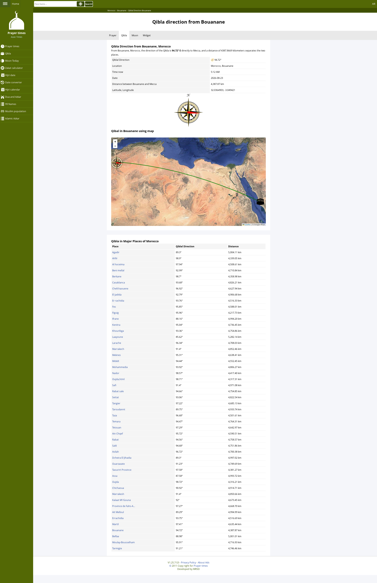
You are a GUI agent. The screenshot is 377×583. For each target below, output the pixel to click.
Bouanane (118, 530)
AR (373, 3)
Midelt (115, 361)
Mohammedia (120, 367)
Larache (116, 343)
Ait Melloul (118, 512)
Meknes (116, 355)
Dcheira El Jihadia (121, 457)
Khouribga (118, 330)
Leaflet (247, 224)
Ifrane (115, 318)
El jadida (116, 294)
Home (15, 3)
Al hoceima (118, 264)
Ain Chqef (117, 433)
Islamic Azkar (12, 118)
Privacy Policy (188, 562)
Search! (88, 4)
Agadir (115, 252)
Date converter (13, 82)
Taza (114, 415)
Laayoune (117, 337)
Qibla (8, 53)
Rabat (115, 439)
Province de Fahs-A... (123, 506)
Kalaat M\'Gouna (121, 500)
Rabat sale (118, 391)
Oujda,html (118, 379)
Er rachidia (118, 300)
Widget (147, 35)
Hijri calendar (12, 89)
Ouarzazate (118, 463)
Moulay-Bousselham (123, 542)
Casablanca (118, 282)
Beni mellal (118, 270)
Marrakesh (118, 494)
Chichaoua (118, 488)
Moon (135, 35)
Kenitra (116, 324)
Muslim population (15, 111)
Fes (114, 306)
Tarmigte (117, 548)
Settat (115, 397)
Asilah (115, 451)
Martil (115, 524)
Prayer (112, 35)
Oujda (115, 482)
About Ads (203, 562)
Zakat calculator (14, 68)
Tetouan (116, 427)
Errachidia (118, 518)
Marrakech (118, 349)
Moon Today (12, 60)
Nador (115, 373)
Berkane (116, 276)
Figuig (115, 312)
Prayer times (12, 46)
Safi (114, 385)
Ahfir (115, 258)
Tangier (116, 403)
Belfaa (115, 536)
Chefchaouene (120, 288)
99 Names (10, 104)
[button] (117, 162)
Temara (116, 421)
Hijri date (10, 75)
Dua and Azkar (13, 96)
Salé (114, 445)
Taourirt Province (121, 469)
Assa (114, 475)
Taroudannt (118, 409)
